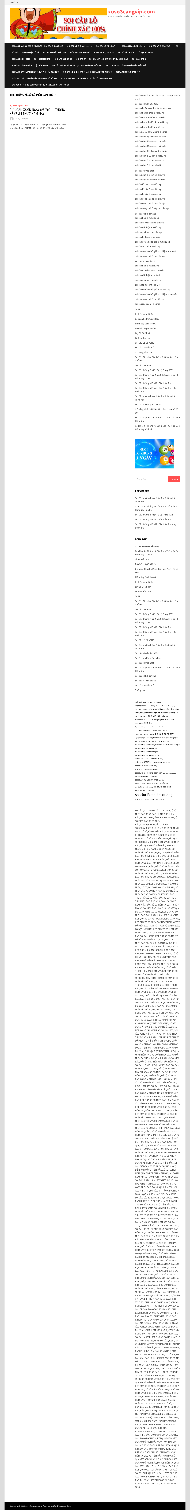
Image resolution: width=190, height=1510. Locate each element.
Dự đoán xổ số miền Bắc (142, 730)
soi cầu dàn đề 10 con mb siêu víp (151, 150)
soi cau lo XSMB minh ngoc (146, 769)
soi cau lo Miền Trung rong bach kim (148, 755)
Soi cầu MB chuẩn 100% (78, 46)
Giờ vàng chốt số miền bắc (159, 730)
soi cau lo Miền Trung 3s (171, 745)
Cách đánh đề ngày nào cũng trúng (147, 713)
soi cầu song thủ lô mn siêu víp (150, 256)
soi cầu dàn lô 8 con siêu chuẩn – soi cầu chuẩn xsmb (37, 46)
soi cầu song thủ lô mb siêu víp (150, 203)
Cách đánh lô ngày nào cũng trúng (164, 709)
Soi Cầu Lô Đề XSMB (21, 59)
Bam (69, 1506)
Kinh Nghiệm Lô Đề (30, 52)
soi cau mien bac (169, 773)
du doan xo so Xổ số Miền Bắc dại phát (152, 716)
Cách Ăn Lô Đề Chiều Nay (54, 52)
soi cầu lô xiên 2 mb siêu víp (148, 184)
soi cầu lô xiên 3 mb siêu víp (148, 189)
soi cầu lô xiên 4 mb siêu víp (148, 193)
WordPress (58, 1506)
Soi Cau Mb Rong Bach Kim (128, 72)
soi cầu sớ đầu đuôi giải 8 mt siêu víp (152, 289)
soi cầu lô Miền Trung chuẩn (144, 790)
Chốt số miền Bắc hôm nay (145, 706)
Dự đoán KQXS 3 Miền (104, 52)
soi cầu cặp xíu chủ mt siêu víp (149, 270)
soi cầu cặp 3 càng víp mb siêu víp (151, 131)
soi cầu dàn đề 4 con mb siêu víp (150, 136)
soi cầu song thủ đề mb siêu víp (150, 198)
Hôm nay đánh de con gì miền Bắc (144, 734)
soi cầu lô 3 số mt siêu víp (147, 284)
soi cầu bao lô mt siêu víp (147, 265)
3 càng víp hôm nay (142, 702)
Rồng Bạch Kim (140, 741)
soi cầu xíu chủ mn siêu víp (147, 246)
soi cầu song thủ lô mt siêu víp (149, 299)
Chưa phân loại (142, 559)
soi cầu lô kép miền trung (144, 787)
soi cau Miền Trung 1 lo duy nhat (146, 776)
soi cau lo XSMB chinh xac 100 (161, 762)
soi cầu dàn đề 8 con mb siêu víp (150, 146)
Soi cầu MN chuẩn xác (132, 46)
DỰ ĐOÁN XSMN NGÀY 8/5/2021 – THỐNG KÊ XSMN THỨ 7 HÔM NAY (37, 112)
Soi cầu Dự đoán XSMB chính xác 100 (146, 783)
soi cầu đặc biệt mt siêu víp (148, 275)
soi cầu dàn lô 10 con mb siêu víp (150, 155)
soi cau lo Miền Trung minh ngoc (146, 752)
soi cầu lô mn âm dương (153, 794)
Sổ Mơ (15, 52)
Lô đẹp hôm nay (164, 734)
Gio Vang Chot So (63, 59)
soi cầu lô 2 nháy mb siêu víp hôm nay (153, 107)
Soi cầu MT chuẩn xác (159, 46)
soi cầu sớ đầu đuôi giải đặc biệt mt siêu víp (156, 294)
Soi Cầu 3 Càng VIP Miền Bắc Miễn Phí (129, 65)
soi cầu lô (163, 783)
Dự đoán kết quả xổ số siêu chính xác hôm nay (151, 727)
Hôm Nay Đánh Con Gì (80, 52)
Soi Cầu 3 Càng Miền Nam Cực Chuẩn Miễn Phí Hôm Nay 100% (80, 65)
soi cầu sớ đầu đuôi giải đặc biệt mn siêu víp (156, 251)
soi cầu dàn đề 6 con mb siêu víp (150, 141)
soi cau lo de (150, 741)
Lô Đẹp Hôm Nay (145, 52)
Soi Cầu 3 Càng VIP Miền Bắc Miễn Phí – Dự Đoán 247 (35, 72)
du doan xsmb (169, 720)
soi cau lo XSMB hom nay (146, 765)
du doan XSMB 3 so (143, 723)
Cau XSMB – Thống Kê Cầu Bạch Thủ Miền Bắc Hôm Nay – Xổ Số (41, 84)
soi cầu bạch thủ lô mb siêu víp (149, 127)
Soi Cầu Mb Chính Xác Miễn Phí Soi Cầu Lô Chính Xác (87, 72)
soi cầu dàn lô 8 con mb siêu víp (150, 174)
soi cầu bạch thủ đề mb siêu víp (150, 117)
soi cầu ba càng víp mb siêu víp (149, 112)
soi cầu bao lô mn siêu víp (147, 217)
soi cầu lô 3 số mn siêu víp (147, 236)
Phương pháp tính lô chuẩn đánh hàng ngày (162, 738)
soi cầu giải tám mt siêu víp (148, 279)
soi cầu (161, 780)
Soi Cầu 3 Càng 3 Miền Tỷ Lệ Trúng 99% (30, 65)
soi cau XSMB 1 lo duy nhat (146, 779)
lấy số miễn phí (140, 738)
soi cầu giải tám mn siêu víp (148, 232)
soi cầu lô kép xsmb (163, 786)
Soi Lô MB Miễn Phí (42, 59)
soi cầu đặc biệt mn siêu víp (148, 227)
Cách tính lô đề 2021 (141, 709)
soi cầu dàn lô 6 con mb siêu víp (150, 165)
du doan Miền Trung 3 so (169, 713)
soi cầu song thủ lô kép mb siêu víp (152, 208)
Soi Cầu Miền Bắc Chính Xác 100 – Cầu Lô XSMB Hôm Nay (86, 78)
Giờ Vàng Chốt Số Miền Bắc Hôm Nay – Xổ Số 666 (34, 78)
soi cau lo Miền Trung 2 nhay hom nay (148, 745)
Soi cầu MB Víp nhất (105, 46)
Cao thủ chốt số (155, 702)
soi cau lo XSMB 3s (143, 762)
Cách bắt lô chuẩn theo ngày (165, 706)
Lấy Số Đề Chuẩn (126, 52)
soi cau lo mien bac (162, 741)
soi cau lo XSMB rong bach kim (148, 772)
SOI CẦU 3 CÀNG (139, 59)
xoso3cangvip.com (131, 11)
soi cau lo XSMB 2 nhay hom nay (149, 758)
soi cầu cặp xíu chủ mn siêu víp (149, 222)
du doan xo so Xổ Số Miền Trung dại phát (149, 720)
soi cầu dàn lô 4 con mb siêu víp (150, 160)
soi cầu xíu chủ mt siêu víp (147, 303)
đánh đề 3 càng (159, 800)
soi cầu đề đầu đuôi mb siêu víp (150, 179)
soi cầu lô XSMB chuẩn (144, 799)
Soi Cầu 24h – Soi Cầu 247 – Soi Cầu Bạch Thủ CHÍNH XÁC (102, 59)
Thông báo (140, 690)
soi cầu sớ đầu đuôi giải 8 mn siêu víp (152, 241)
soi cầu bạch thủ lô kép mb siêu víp (151, 122)
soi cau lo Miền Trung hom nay (146, 748)
